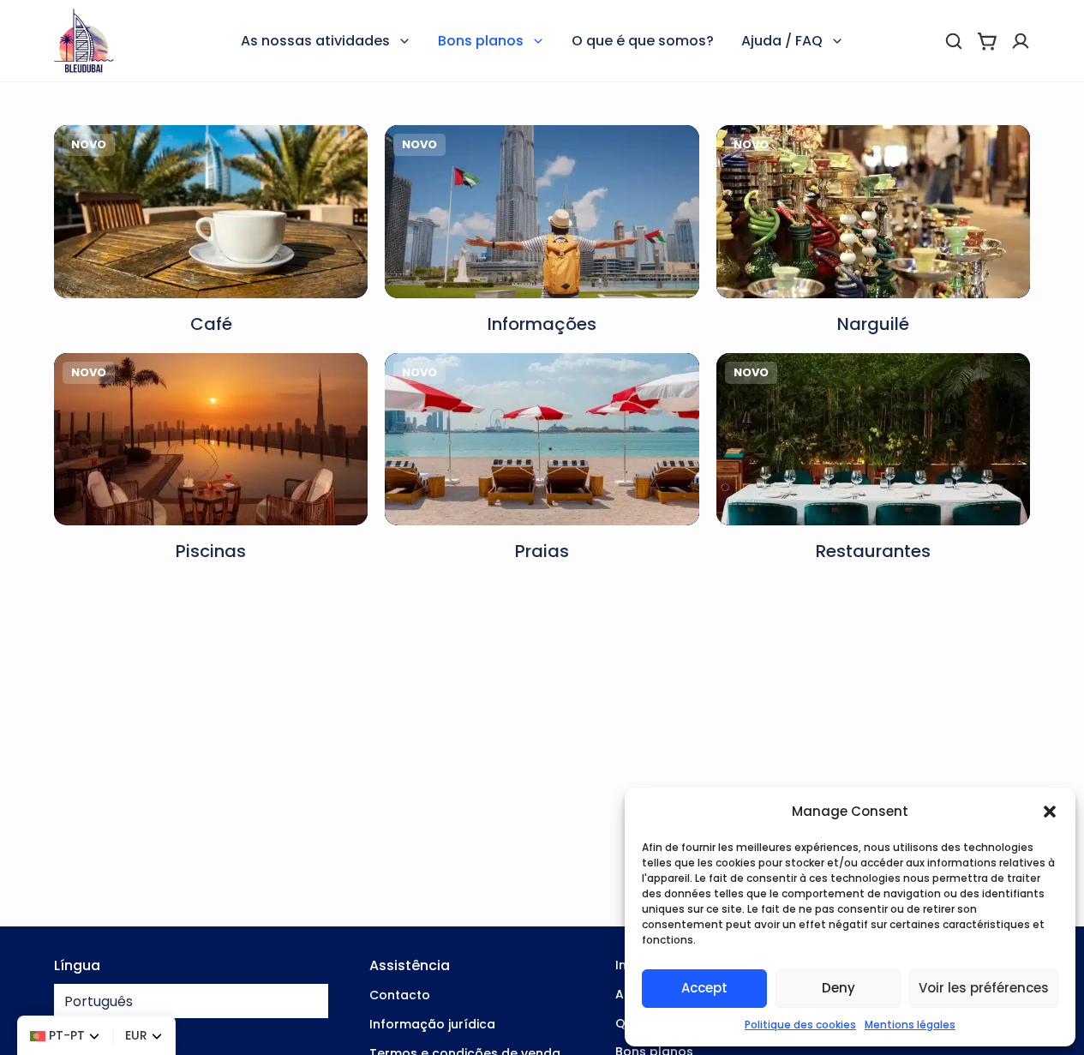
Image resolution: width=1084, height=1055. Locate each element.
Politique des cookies (800, 1024)
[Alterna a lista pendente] (404, 41)
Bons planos (481, 41)
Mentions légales (910, 1024)
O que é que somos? (643, 41)
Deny (838, 988)
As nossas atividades (315, 41)
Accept (704, 988)
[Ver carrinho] (987, 41)
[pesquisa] (953, 41)
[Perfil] (1020, 41)
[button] (1049, 811)
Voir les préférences (984, 988)
